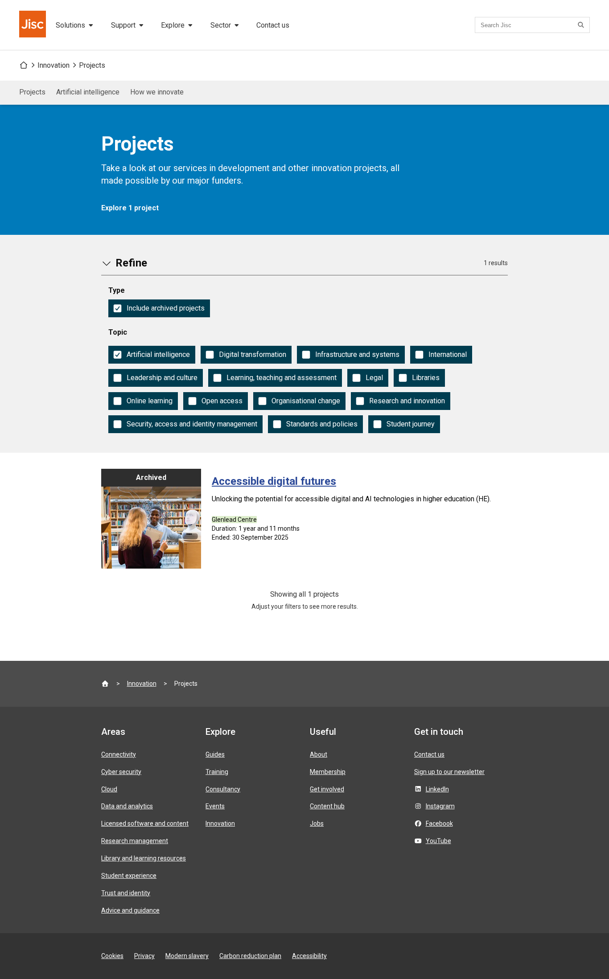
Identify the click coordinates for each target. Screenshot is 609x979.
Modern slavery (187, 955)
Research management (134, 840)
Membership (328, 771)
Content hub (327, 806)
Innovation (53, 65)
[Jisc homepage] (33, 25)
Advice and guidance (130, 910)
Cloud (109, 789)
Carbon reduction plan (250, 955)
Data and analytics (127, 806)
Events (215, 806)
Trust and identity (125, 893)
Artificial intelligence (87, 92)
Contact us (272, 25)
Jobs (317, 823)
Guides (215, 754)
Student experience (128, 875)
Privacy (144, 955)
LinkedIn (437, 789)
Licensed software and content (145, 823)
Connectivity (118, 754)
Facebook (439, 823)
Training (217, 771)
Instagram (440, 806)
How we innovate (157, 92)
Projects (92, 65)
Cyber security (121, 771)
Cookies (112, 955)
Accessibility (309, 955)
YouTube (438, 840)
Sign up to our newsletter (449, 771)
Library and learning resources (143, 858)
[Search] (582, 25)
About (318, 754)
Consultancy (223, 789)
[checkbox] (159, 308)
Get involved (327, 789)
